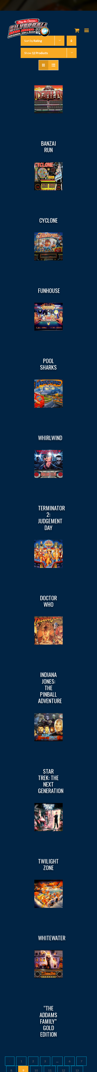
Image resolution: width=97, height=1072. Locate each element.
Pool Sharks (48, 363)
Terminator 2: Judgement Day (51, 518)
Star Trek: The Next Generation (50, 781)
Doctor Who (48, 601)
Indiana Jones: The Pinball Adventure (50, 687)
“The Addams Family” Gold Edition (48, 1021)
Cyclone (48, 220)
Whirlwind (50, 437)
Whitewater (51, 938)
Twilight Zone (48, 864)
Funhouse (49, 290)
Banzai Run (48, 146)
